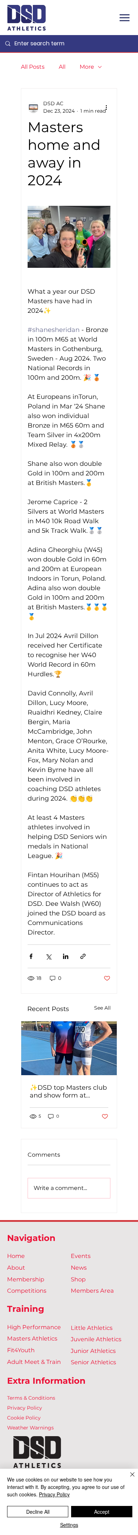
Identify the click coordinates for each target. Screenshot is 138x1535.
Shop (78, 1279)
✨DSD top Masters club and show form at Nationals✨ (68, 1091)
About (16, 1267)
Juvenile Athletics (96, 1339)
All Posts (33, 66)
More (87, 66)
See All (102, 1008)
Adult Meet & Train (34, 1361)
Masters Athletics (32, 1338)
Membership (25, 1279)
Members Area (92, 1290)
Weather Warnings (30, 1427)
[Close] (128, 1478)
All (62, 66)
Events (81, 1255)
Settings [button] (69, 1524)
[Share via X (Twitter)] (48, 956)
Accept (101, 1511)
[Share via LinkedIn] (65, 956)
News (79, 1267)
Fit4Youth (21, 1350)
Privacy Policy (24, 1408)
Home (16, 1255)
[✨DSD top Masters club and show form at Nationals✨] (69, 1048)
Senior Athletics (93, 1362)
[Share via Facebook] (31, 956)
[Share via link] (83, 956)
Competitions (26, 1290)
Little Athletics (92, 1327)
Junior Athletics (93, 1350)
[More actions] (106, 107)
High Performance (34, 1327)
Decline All (38, 1511)
